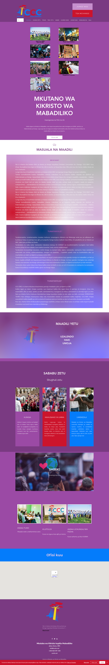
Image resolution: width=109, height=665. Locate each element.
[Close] (107, 662)
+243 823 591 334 (54, 651)
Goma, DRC (56, 646)
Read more (46, 630)
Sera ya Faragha (71, 662)
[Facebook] (52, 639)
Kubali (102, 662)
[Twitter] (54, 639)
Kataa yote (94, 662)
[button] (50, 20)
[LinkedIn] (57, 639)
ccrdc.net (55, 653)
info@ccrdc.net (54, 648)
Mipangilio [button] (86, 662)
